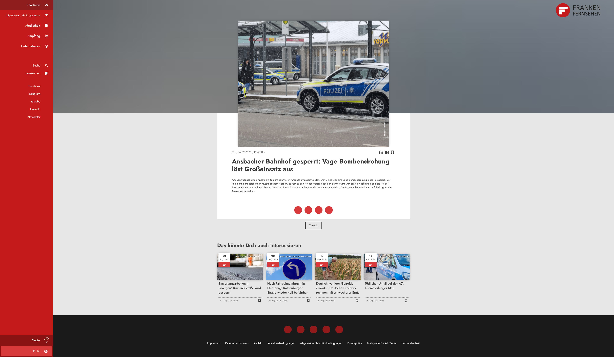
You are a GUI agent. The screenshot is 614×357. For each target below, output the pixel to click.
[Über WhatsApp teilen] (318, 210)
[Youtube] (313, 329)
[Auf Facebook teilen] (298, 210)
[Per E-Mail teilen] (329, 210)
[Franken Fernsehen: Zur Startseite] (578, 10)
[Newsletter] (339, 329)
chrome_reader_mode (386, 152)
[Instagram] (301, 329)
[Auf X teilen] (308, 210)
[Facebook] (288, 329)
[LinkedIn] (326, 329)
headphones (381, 152)
